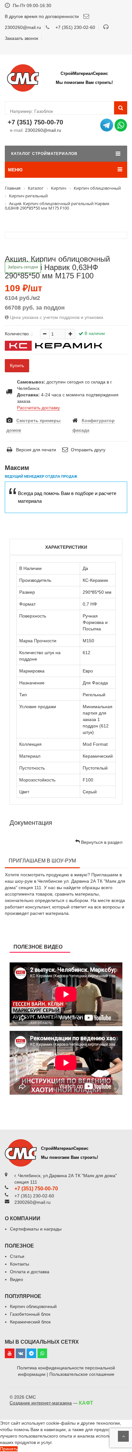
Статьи (17, 1256)
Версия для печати (35, 449)
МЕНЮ (15, 169)
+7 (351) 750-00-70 (35, 122)
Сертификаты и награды (36, 1228)
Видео (16, 1279)
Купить (17, 365)
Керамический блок (30, 1321)
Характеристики (66, 547)
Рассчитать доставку (38, 407)
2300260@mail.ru (43, 130)
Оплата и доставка (29, 1271)
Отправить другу (87, 449)
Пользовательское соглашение (81, 1374)
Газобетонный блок (30, 1314)
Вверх (123, 1436)
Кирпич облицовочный (33, 1306)
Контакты (19, 1264)
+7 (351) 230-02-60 (75, 27)
